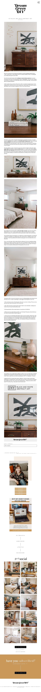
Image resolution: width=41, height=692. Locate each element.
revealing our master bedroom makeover (24, 78)
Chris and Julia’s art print (22, 230)
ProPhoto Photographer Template (21, 686)
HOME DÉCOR (21, 541)
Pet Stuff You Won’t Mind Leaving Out (26, 453)
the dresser (25, 79)
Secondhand (20, 552)
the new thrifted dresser (19, 149)
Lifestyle (20, 547)
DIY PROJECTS (20, 535)
